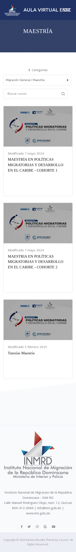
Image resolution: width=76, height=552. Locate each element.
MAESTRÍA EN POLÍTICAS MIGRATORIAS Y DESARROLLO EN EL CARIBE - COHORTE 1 (35, 164)
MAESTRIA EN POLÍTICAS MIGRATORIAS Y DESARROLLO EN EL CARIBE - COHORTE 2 (35, 261)
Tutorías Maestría (21, 353)
